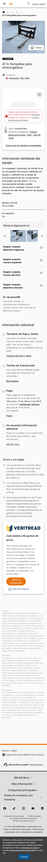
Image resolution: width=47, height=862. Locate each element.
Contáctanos (36, 764)
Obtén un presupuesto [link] (16, 581)
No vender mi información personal (23, 818)
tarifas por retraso (29, 404)
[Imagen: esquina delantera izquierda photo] (41, 247)
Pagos (9, 415)
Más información (21, 589)
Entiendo (24, 857)
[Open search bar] (28, 3)
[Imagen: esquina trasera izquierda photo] (41, 260)
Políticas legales (34, 816)
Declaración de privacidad (14, 816)
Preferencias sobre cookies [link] (23, 821)
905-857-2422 (12, 444)
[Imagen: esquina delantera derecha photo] (41, 285)
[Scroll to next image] (42, 236)
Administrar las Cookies (29, 848)
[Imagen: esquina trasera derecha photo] (41, 273)
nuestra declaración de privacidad (22, 850)
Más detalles (12, 381)
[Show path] (12, 12)
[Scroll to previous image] (4, 236)
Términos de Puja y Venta (18, 356)
